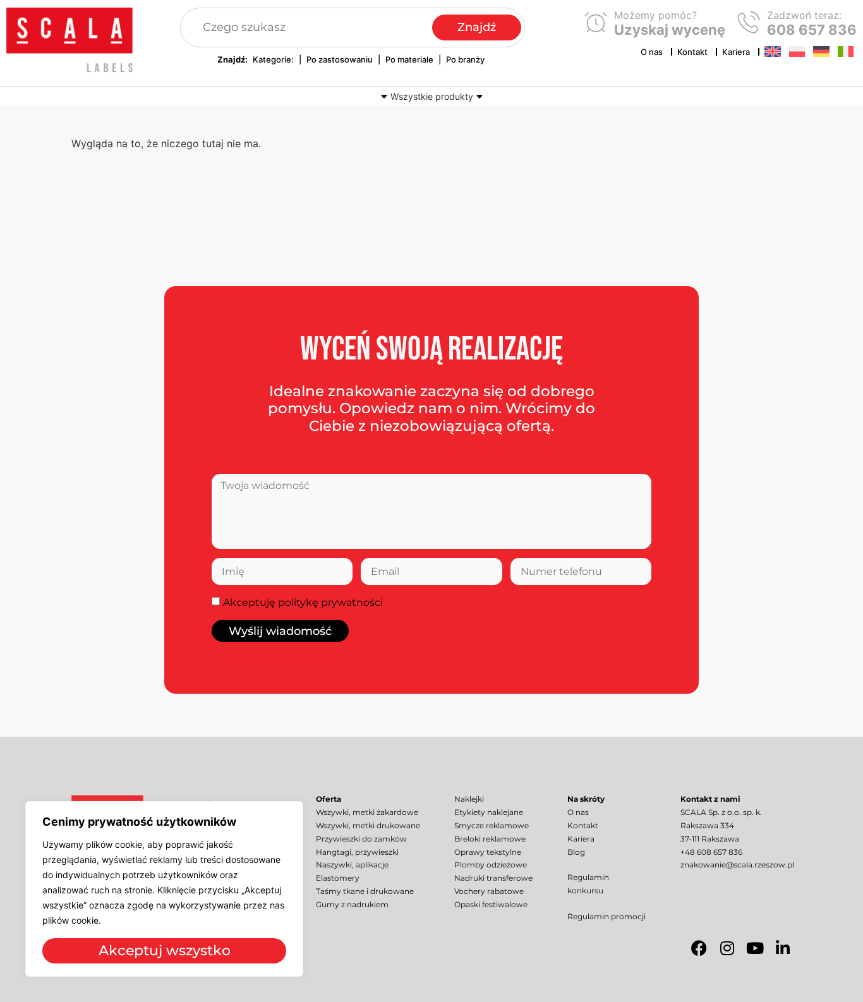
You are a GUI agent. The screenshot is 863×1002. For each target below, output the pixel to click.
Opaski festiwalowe (491, 904)
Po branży (465, 59)
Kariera (736, 52)
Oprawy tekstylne (487, 852)
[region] (164, 889)
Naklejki (469, 799)
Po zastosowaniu (339, 59)
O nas (652, 52)
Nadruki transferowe (493, 878)
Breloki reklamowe (490, 838)
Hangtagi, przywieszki (357, 852)
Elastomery (337, 878)
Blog (576, 852)
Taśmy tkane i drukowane (365, 891)
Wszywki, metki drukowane (368, 825)
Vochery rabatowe (489, 891)
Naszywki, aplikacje (352, 864)
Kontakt (692, 52)
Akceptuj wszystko (165, 950)
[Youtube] (755, 947)
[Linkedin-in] (782, 947)
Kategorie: (273, 59)
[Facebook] (699, 947)
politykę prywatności (330, 602)
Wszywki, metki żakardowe (367, 812)
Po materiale (409, 59)
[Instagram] (727, 947)
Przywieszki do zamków (361, 838)
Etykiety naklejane (488, 812)
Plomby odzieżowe (490, 864)
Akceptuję (303, 602)
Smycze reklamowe (491, 825)
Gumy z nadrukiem (352, 904)
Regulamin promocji (606, 916)
